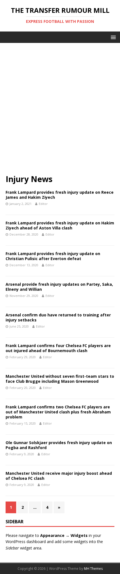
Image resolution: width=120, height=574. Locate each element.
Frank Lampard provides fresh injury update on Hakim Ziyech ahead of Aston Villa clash (60, 225)
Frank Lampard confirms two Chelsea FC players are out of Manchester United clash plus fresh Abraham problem (58, 412)
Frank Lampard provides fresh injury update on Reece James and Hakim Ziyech (60, 195)
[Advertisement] (60, 111)
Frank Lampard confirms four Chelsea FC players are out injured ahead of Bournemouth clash (58, 348)
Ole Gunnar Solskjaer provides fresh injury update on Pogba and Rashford (59, 445)
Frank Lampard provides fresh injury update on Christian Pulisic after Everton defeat (53, 256)
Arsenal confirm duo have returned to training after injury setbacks (58, 317)
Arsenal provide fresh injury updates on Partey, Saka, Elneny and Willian (59, 287)
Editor (43, 204)
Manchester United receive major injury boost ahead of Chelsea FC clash (59, 476)
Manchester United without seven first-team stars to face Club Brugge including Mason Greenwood (60, 379)
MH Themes (93, 568)
